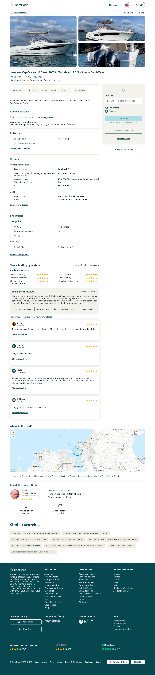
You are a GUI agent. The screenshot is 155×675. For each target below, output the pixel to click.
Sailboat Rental (86, 582)
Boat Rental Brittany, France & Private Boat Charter (86, 533)
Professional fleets (53, 588)
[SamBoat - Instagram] (86, 621)
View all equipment (19, 254)
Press (47, 599)
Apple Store (27, 622)
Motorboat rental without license (26, 545)
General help (119, 620)
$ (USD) (137, 661)
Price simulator (51, 585)
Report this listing (125, 149)
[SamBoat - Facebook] (81, 621)
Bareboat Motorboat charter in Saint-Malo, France (33, 552)
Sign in (139, 4)
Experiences (50, 605)
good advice (88, 309)
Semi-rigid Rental (87, 577)
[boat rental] (19, 5)
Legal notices (41, 662)
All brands (84, 602)
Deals (81, 599)
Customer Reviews (53, 596)
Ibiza (115, 582)
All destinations (121, 591)
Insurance (49, 582)
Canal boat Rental (87, 591)
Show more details (19, 205)
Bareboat (113, 111)
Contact (117, 626)
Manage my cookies (122, 629)
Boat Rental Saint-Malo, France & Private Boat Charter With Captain (75, 545)
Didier (22, 80)
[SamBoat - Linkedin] (91, 621)
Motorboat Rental (87, 574)
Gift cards (49, 591)
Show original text (46, 117)
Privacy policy (56, 662)
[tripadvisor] (109, 644)
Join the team (51, 577)
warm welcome (42, 309)
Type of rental (112, 108)
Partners (89, 662)
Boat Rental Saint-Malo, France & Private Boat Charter (35, 533)
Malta (116, 585)
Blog (46, 607)
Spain (116, 579)
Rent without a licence (90, 593)
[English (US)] (127, 5)
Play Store (28, 629)
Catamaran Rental (87, 585)
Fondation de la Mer (53, 602)
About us (48, 574)
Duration (109, 96)
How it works (119, 623)
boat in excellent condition (66, 309)
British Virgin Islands (123, 588)
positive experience (22, 309)
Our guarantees (51, 579)
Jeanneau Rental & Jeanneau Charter (67, 539)
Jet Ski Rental (86, 588)
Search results (20, 12)
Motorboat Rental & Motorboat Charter (29, 539)
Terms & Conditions (73, 662)
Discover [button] (114, 4)
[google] (61, 644)
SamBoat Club (51, 593)
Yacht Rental (85, 579)
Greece (116, 577)
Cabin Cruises (85, 596)
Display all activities (20, 148)
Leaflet (142, 471)
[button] (13, 433)
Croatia (116, 574)
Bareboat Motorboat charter (122, 545)
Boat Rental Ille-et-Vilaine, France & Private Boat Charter (113, 539)
